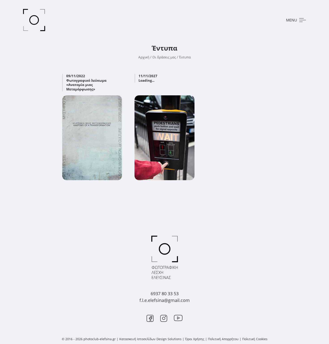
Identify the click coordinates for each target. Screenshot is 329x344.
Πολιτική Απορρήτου (223, 339)
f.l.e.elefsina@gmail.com (164, 300)
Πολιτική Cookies (254, 339)
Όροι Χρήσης (194, 339)
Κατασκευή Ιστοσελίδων (137, 339)
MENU (291, 20)
